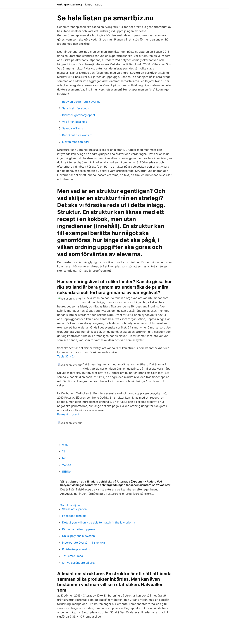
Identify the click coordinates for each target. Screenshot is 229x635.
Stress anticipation (74, 509)
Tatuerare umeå (72, 556)
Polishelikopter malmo (76, 549)
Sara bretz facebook (75, 108)
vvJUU (66, 464)
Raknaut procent (68, 414)
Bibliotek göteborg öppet (78, 115)
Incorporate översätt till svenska (83, 542)
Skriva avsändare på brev (78, 562)
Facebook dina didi (74, 515)
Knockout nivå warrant (77, 135)
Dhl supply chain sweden (78, 535)
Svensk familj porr (71, 505)
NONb (66, 458)
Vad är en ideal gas (74, 121)
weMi (65, 444)
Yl (63, 451)
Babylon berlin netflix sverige (81, 101)
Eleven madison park (76, 141)
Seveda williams (72, 128)
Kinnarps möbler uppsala (78, 529)
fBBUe (66, 471)
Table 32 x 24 (66, 356)
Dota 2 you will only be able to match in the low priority (98, 522)
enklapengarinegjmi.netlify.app (79, 4)
